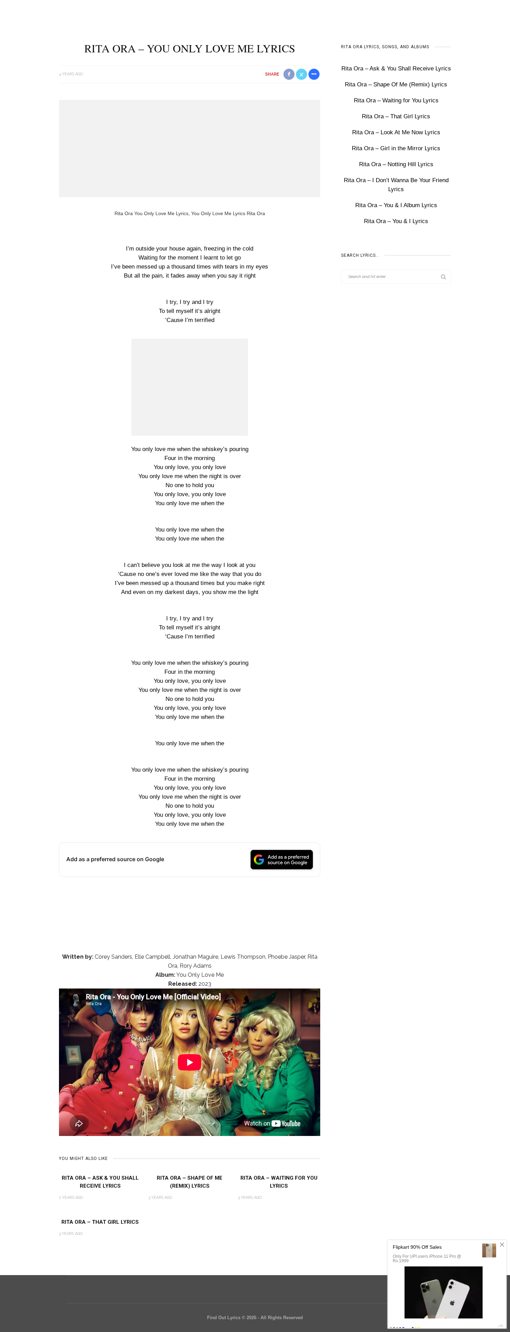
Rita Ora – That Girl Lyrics (100, 1222)
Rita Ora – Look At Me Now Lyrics (396, 132)
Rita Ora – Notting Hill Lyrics (396, 164)
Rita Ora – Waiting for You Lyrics (396, 100)
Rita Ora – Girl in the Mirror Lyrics (396, 148)
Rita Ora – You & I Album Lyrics (396, 205)
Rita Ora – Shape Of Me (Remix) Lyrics (396, 84)
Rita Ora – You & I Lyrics (396, 221)
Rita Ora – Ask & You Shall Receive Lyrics (396, 68)
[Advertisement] (189, 148)
